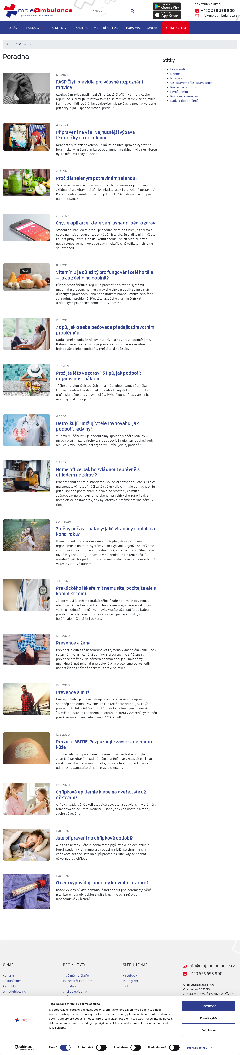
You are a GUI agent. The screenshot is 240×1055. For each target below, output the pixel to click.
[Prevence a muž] (29, 698)
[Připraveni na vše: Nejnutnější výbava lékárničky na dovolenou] (29, 136)
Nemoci (176, 74)
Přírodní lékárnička (184, 96)
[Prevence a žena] (29, 649)
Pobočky (32, 28)
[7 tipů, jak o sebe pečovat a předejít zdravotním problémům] (29, 333)
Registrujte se (176, 28)
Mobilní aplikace (107, 28)
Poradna (133, 28)
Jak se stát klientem (77, 981)
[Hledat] (132, 10)
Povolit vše (209, 1005)
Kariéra (82, 28)
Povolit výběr (208, 1018)
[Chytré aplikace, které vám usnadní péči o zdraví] (29, 227)
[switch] (101, 1048)
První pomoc (179, 92)
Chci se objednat (75, 991)
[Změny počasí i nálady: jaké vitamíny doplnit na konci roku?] (29, 535)
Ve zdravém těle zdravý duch (191, 83)
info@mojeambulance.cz (219, 15)
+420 (218, 10)
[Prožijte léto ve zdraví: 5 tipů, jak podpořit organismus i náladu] (29, 379)
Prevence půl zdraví (184, 87)
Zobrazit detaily (197, 1047)
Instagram (130, 981)
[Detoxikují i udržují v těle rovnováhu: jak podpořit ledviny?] (29, 430)
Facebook (130, 975)
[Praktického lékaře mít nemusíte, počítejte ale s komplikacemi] (29, 594)
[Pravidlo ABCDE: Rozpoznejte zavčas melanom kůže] (29, 748)
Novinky (176, 78)
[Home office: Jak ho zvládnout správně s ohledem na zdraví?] (29, 476)
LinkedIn (129, 986)
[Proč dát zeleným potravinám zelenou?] (29, 182)
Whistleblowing (14, 991)
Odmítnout (209, 1030)
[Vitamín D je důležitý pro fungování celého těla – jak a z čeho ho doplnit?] (29, 277)
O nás (13, 28)
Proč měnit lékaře (76, 975)
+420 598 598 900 (205, 974)
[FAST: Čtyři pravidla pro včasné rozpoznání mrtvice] (29, 88)
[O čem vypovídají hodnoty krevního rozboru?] (29, 891)
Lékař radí (177, 69)
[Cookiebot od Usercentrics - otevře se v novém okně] (24, 1048)
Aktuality (9, 986)
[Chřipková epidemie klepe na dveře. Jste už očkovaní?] (29, 798)
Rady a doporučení (184, 101)
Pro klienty (57, 28)
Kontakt (152, 28)
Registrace (71, 986)
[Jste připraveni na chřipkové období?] (29, 844)
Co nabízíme (12, 981)
